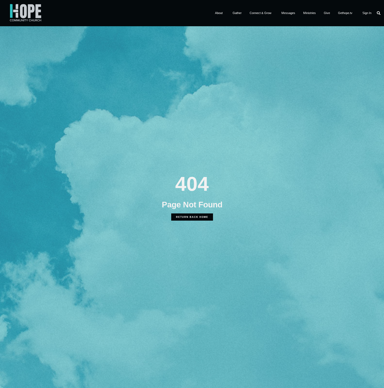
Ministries (309, 13)
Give (327, 13)
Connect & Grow (260, 13)
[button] (378, 13)
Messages (288, 13)
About (219, 13)
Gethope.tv (345, 13)
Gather (237, 13)
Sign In (366, 13)
